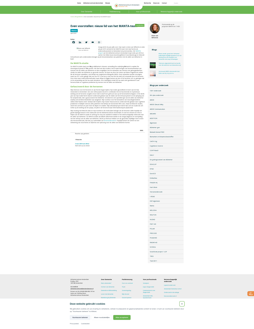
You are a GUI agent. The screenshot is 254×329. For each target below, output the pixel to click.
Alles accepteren (122, 317)
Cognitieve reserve (156, 146)
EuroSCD (153, 173)
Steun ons (156, 3)
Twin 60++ (153, 261)
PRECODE (153, 233)
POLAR (152, 229)
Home (79, 3)
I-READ (152, 196)
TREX (152, 256)
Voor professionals (143, 12)
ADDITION (153, 118)
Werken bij (147, 3)
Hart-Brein (153, 187)
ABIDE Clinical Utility (156, 104)
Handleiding (139, 25)
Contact (164, 3)
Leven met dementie (107, 294)
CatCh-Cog (153, 141)
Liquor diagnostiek (148, 287)
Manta (74, 31)
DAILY (152, 155)
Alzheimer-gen (155, 127)
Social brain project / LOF (158, 252)
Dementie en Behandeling (109, 290)
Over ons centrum (127, 283)
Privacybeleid (74, 323)
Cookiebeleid (85, 323)
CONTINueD (154, 150)
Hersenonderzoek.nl (170, 296)
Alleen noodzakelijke (102, 317)
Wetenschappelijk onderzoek (171, 12)
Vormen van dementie (107, 287)
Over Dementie (86, 12)
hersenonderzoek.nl (110, 120)
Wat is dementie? (106, 283)
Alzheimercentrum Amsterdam (93, 3)
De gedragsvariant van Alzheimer (161, 160)
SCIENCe (153, 247)
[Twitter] (86, 42)
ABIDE (152, 100)
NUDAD (152, 219)
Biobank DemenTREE (157, 132)
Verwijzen (146, 283)
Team (123, 287)
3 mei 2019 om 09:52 (82, 144)
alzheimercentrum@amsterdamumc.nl (81, 288)
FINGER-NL (154, 183)
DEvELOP (153, 164)
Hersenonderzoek (156, 192)
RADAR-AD (153, 242)
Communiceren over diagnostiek (149, 291)
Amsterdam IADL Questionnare (148, 297)
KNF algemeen (155, 201)
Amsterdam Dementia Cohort (172, 289)
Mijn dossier (125, 294)
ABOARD (153, 114)
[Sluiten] (182, 304)
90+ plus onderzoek (156, 95)
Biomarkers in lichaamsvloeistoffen (161, 137)
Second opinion (126, 297)
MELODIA (153, 210)
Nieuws (107, 3)
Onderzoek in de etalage (171, 292)
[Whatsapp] (99, 42)
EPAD (152, 169)
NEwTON (153, 215)
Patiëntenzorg (115, 12)
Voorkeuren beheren (80, 317)
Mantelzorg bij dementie (108, 297)
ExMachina (153, 178)
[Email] (93, 42)
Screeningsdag (126, 290)
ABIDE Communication (157, 109)
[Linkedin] (80, 42)
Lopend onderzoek (170, 285)
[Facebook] (74, 42)
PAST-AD (153, 224)
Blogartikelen (79, 17)
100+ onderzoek (155, 91)
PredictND (153, 238)
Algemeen (153, 123)
